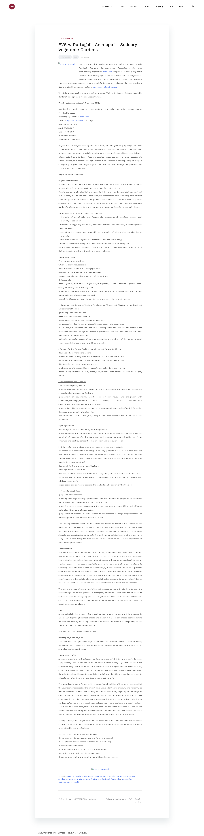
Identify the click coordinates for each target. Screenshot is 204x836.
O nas (121, 6)
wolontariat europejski (68, 782)
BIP (171, 6)
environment (88, 776)
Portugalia (115, 779)
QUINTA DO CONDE (76, 120)
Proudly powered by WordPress (50, 833)
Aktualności (106, 6)
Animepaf (107, 72)
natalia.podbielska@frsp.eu (104, 87)
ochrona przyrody (74, 779)
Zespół (133, 6)
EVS (75, 57)
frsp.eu (86, 57)
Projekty (159, 6)
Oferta (146, 6)
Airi (74, 833)
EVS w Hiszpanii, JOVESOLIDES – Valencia (77, 799)
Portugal (106, 779)
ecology (69, 776)
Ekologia (77, 776)
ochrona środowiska (92, 779)
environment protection (105, 776)
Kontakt (182, 6)
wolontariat (126, 779)
